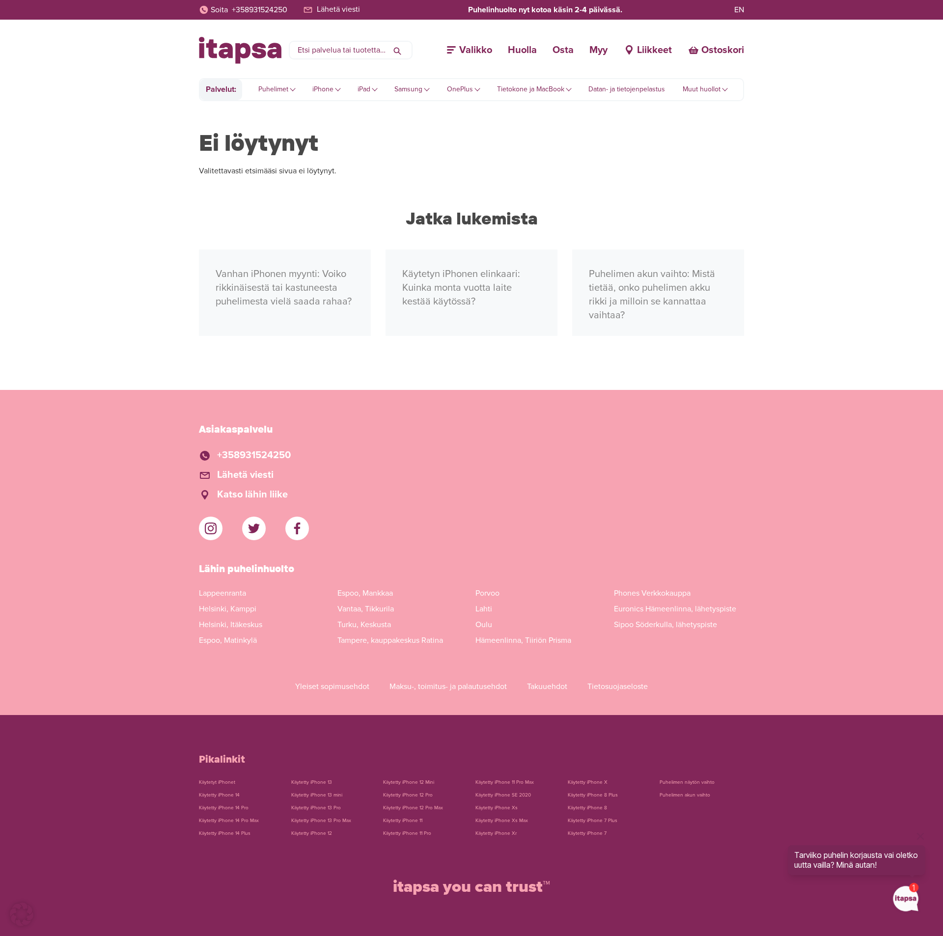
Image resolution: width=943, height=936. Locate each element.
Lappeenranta (222, 593)
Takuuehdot (547, 686)
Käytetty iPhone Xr (496, 833)
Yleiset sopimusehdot (332, 686)
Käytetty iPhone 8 (587, 807)
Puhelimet (273, 89)
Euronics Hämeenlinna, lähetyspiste (675, 609)
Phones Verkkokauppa (652, 593)
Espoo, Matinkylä (228, 640)
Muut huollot (702, 89)
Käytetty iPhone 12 (311, 833)
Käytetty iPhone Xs (496, 807)
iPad (364, 89)
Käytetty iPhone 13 (311, 782)
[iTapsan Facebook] (297, 528)
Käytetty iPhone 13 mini (316, 795)
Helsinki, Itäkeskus (230, 625)
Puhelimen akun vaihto (685, 795)
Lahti (483, 609)
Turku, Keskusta (364, 625)
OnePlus (460, 89)
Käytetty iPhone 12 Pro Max (413, 807)
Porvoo (487, 593)
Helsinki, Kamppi (227, 609)
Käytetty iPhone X (588, 782)
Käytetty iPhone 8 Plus (593, 795)
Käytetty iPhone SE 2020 (503, 795)
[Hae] (397, 50)
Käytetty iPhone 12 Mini (408, 782)
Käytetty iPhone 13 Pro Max (321, 820)
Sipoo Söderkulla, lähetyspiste (665, 625)
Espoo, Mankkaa (365, 593)
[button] (21, 914)
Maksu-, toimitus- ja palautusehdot (448, 686)
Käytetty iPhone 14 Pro (224, 807)
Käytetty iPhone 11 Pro (407, 833)
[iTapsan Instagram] (210, 528)
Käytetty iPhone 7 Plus (592, 820)
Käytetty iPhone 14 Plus (224, 833)
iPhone (322, 89)
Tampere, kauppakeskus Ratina (390, 640)
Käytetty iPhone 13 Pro (316, 807)
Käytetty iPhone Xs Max (501, 820)
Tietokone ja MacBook (530, 89)
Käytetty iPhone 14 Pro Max (229, 820)
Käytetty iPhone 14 (219, 795)
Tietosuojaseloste (617, 686)
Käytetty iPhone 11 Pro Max (504, 782)
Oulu (483, 625)
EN (739, 10)
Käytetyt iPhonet (217, 782)
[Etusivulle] (240, 50)
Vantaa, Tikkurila (365, 609)
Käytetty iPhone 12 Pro (408, 795)
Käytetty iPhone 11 (402, 820)
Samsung (408, 89)
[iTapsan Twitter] (254, 528)
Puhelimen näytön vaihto (687, 782)
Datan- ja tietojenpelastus (626, 89)
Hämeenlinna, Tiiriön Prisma (523, 640)
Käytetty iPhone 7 (587, 833)
